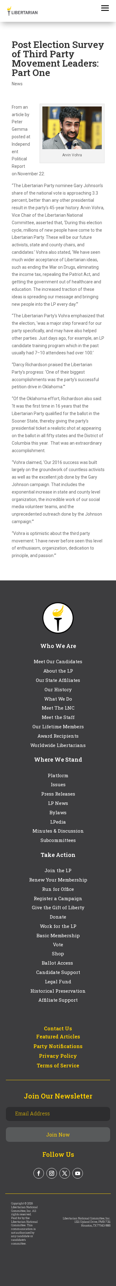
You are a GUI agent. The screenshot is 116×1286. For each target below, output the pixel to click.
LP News (58, 803)
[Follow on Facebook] (38, 1173)
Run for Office (58, 889)
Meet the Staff (58, 717)
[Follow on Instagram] (51, 1173)
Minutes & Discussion (58, 831)
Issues (58, 784)
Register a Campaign (58, 898)
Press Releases (58, 794)
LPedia (58, 822)
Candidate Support (58, 972)
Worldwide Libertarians (58, 745)
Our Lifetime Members (58, 726)
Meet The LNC (58, 708)
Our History (58, 689)
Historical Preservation (58, 991)
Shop (58, 953)
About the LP (58, 671)
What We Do (58, 699)
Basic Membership (58, 935)
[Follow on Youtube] (77, 1173)
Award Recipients (58, 736)
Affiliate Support (58, 1000)
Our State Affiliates (58, 680)
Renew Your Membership (58, 880)
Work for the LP (58, 926)
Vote (58, 944)
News (17, 83)
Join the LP (58, 870)
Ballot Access (58, 963)
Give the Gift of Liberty (58, 907)
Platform (58, 775)
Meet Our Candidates (58, 661)
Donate (58, 917)
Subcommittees (58, 840)
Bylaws (58, 812)
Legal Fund (58, 981)
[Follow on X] (64, 1173)
